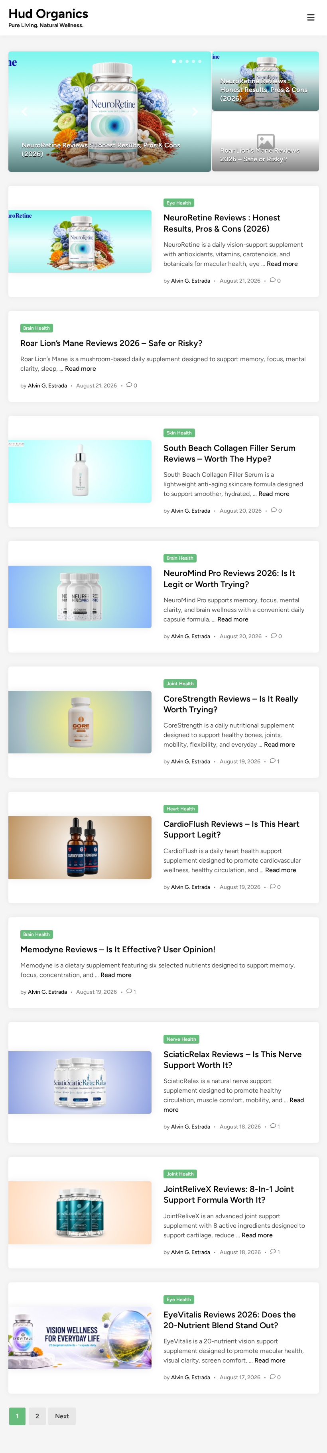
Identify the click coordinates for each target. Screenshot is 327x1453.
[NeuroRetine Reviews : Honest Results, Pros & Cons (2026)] (109, 111)
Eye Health (179, 203)
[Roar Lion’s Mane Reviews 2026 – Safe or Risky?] (265, 141)
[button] (174, 61)
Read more (282, 263)
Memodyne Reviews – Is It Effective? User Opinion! (117, 949)
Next (62, 1416)
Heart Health (181, 809)
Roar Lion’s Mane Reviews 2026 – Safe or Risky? (111, 343)
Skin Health (179, 433)
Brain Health (36, 328)
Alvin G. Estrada (190, 280)
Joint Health (180, 683)
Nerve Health (181, 1039)
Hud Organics (48, 13)
